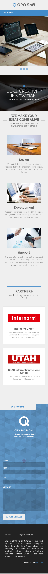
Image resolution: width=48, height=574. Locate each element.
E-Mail (6, 468)
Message (7, 487)
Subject (6, 477)
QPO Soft (39, 562)
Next (44, 41)
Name (5, 460)
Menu (10, 12)
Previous (3, 41)
